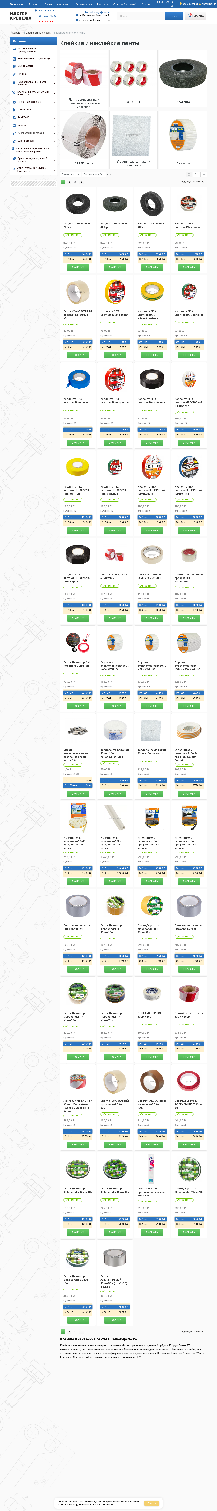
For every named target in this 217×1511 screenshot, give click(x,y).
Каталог (16, 32)
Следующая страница (191, 181)
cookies (76, 1502)
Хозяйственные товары (38, 32)
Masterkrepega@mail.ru (97, 12)
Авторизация (209, 4)
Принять (152, 1503)
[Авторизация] (215, 1)
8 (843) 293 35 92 (165, 4)
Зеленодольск (190, 4)
